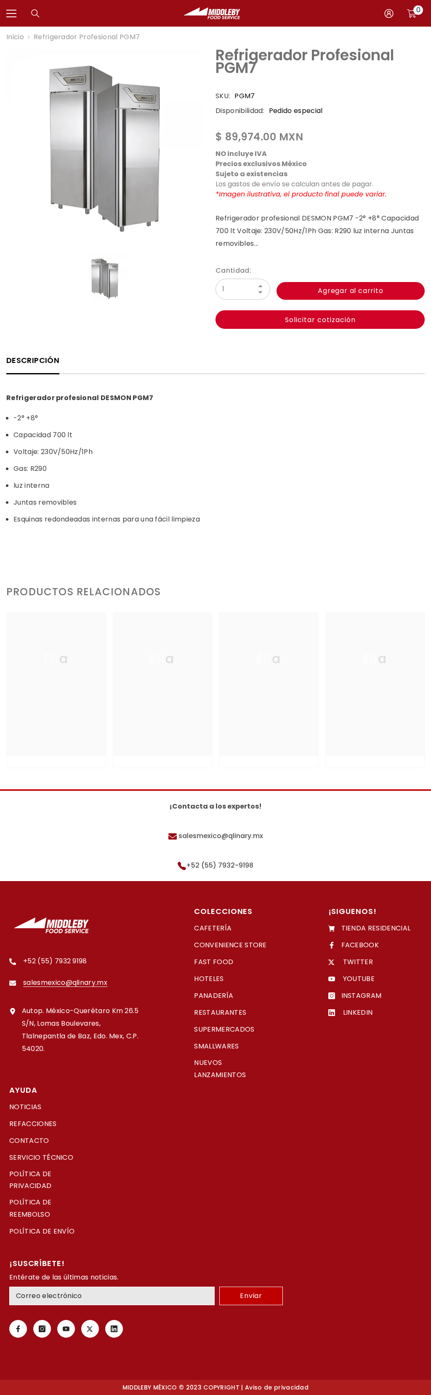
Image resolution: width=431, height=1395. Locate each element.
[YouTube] (66, 1329)
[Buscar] (35, 13)
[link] (56, 729)
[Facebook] (18, 1329)
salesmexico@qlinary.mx (220, 836)
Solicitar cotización (320, 320)
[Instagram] (42, 1329)
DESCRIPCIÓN (32, 360)
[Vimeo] (114, 1329)
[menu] (11, 13)
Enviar (251, 1296)
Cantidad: (233, 270)
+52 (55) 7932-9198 (219, 865)
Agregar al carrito (350, 291)
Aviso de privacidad (277, 1387)
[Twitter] (90, 1329)
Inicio (15, 37)
